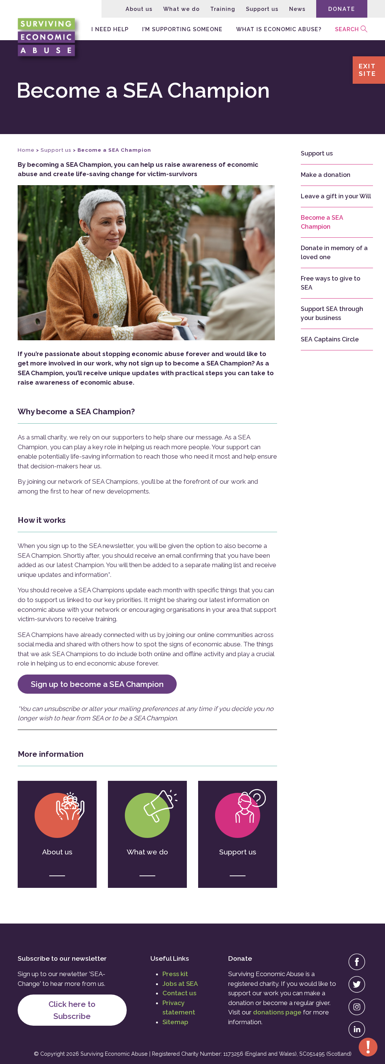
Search (347, 29)
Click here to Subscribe (72, 1009)
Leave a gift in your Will (336, 196)
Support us (262, 9)
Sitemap (175, 1022)
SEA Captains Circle (330, 339)
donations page (277, 1012)
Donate (341, 9)
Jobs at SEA (180, 983)
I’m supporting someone (182, 29)
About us (139, 9)
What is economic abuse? (278, 29)
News (297, 9)
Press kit (175, 974)
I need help (110, 29)
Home (26, 150)
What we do (181, 9)
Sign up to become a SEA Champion (97, 684)
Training (222, 9)
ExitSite (367, 69)
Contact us (179, 993)
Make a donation (325, 174)
